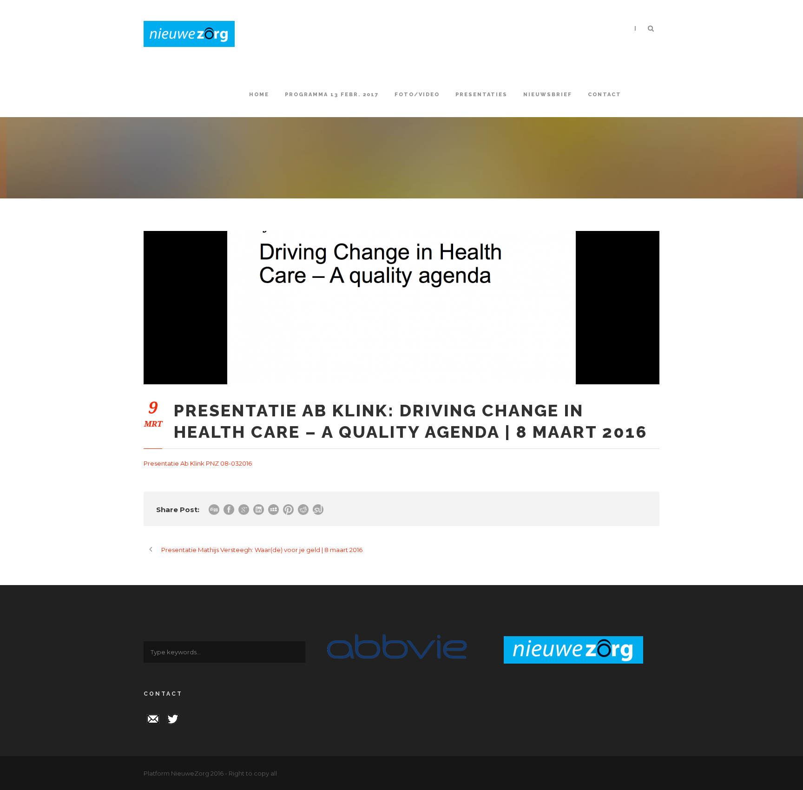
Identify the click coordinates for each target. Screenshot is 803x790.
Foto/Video (417, 95)
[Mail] (153, 718)
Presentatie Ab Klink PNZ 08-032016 (198, 463)
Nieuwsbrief (547, 95)
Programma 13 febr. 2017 (332, 95)
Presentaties (481, 95)
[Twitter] (173, 718)
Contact (604, 95)
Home (259, 95)
